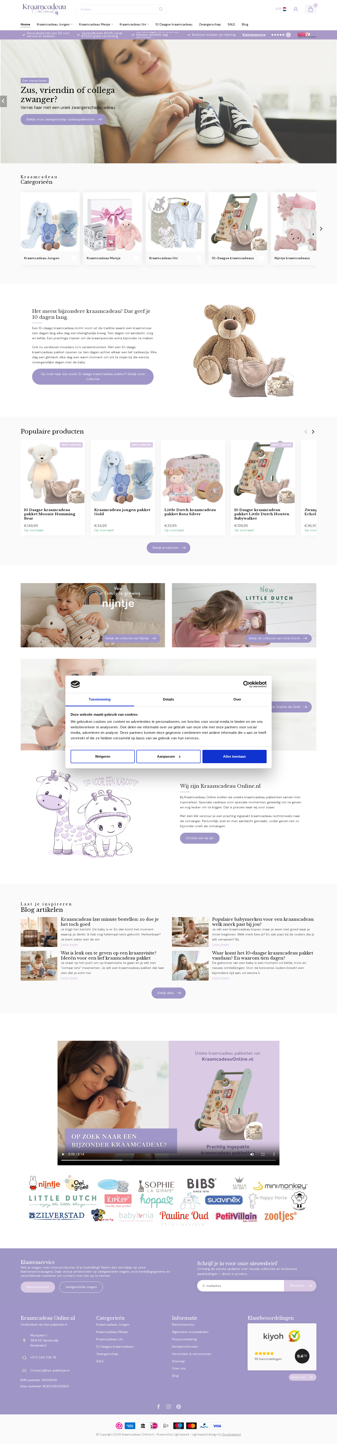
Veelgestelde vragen (81, 1287)
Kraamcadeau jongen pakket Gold (122, 512)
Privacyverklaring (184, 1339)
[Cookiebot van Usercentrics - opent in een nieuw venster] (247, 684)
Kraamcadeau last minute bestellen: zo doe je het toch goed (110, 922)
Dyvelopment (231, 1434)
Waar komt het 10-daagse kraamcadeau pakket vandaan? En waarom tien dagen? (262, 955)
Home (25, 24)
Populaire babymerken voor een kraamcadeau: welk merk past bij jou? (263, 922)
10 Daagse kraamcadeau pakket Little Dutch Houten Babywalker (261, 514)
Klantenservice (254, 35)
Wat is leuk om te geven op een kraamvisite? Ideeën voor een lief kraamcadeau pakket (108, 955)
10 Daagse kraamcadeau (173, 24)
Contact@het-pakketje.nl (49, 1370)
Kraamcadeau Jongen (53, 24)
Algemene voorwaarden (190, 1332)
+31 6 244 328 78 (43, 1357)
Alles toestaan (234, 756)
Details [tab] (168, 699)
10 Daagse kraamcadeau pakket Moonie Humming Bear (49, 514)
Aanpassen (166, 756)
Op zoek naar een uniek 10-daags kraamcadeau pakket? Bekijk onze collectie (93, 376)
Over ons (179, 1368)
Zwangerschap (210, 24)
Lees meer (69, 944)
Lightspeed (181, 1434)
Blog (245, 24)
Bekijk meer (298, 1377)
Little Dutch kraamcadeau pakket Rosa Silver (190, 512)
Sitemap (178, 1361)
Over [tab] (237, 699)
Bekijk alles (165, 993)
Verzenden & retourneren (191, 1354)
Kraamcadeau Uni (133, 24)
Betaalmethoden (185, 1346)
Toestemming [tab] (99, 699)
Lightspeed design (205, 1434)
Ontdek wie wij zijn (200, 838)
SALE (231, 24)
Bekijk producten (166, 547)
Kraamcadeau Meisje (94, 24)
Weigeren (102, 756)
